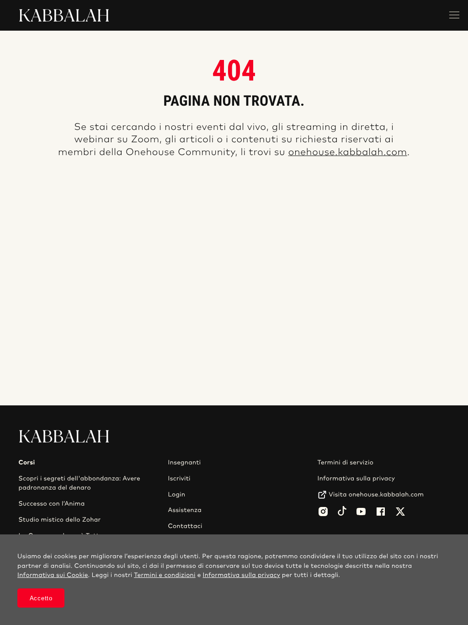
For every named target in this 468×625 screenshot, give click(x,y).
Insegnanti (184, 462)
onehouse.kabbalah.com (347, 152)
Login (177, 494)
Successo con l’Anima (51, 504)
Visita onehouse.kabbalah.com (376, 494)
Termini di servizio (346, 462)
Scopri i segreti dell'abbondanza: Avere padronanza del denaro (79, 483)
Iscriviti (179, 478)
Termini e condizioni (165, 575)
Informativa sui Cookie (52, 575)
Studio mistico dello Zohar (59, 520)
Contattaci (185, 526)
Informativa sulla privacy (356, 478)
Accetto (41, 598)
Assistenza (185, 510)
